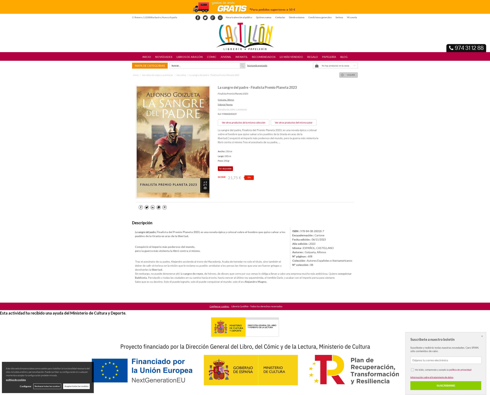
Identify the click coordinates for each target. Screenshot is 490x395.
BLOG (344, 56)
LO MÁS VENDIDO (291, 56)
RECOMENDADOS (263, 56)
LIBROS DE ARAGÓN (189, 56)
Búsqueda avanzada (257, 65)
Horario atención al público (239, 17)
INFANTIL (241, 56)
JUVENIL (225, 56)
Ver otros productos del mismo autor (294, 122)
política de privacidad (460, 370)
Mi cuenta (352, 17)
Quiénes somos (263, 17)
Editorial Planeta (225, 104)
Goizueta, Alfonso (226, 100)
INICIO (146, 56)
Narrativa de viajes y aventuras (232, 109)
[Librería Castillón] (245, 36)
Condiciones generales (320, 17)
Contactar (280, 17)
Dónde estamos (297, 17)
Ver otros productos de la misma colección (243, 122)
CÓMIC (211, 56)
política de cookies (16, 379)
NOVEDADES (163, 56)
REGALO (312, 56)
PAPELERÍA (329, 56)
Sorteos (339, 17)
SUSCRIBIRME (446, 385)
